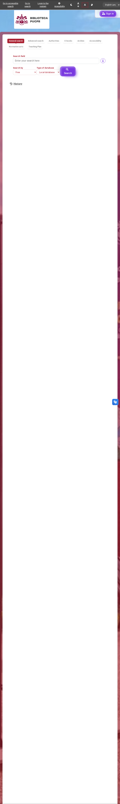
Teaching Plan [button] (35, 47)
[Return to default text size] (85, 5)
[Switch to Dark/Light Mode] (71, 5)
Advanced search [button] (35, 41)
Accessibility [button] (95, 41)
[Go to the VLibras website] (91, 5)
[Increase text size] (78, 5)
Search (68, 73)
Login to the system (43, 4)
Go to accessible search (10, 4)
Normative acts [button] (16, 47)
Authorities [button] (54, 41)
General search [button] (16, 41)
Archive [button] (81, 41)
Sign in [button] (110, 13)
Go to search (28, 4)
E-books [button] (68, 41)
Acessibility (59, 6)
